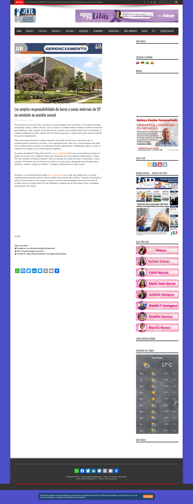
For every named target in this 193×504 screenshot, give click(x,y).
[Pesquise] (176, 2)
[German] (143, 64)
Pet (153, 31)
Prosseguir (148, 496)
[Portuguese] (148, 64)
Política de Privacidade (107, 479)
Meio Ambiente (130, 31)
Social (145, 31)
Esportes (56, 31)
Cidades (29, 31)
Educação (83, 31)
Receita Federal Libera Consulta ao (39, 2)
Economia (98, 31)
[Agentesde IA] (58, 53)
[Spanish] (152, 64)
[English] (138, 64)
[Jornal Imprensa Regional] (25, 20)
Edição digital (167, 31)
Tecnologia (113, 31)
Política (42, 31)
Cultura (70, 31)
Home (19, 31)
